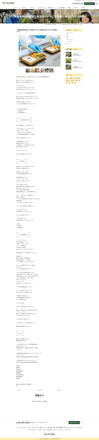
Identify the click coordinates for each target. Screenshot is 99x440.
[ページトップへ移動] (82, 422)
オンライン (69, 43)
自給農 (75, 78)
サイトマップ (68, 429)
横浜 (17, 385)
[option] (39, 51)
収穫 (66, 82)
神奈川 (67, 78)
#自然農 (34, 401)
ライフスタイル (70, 41)
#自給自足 (39, 401)
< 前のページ (19, 390)
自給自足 (72, 80)
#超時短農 (45, 401)
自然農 (76, 80)
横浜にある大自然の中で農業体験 (23, 384)
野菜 (79, 80)
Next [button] (61, 51)
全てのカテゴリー (70, 33)
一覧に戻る (39, 390)
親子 (67, 37)
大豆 (75, 82)
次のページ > (59, 390)
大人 (69, 82)
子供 (72, 82)
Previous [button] (17, 51)
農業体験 (71, 78)
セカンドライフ (70, 39)
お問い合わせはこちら (89, 3)
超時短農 (78, 78)
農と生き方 (68, 80)
